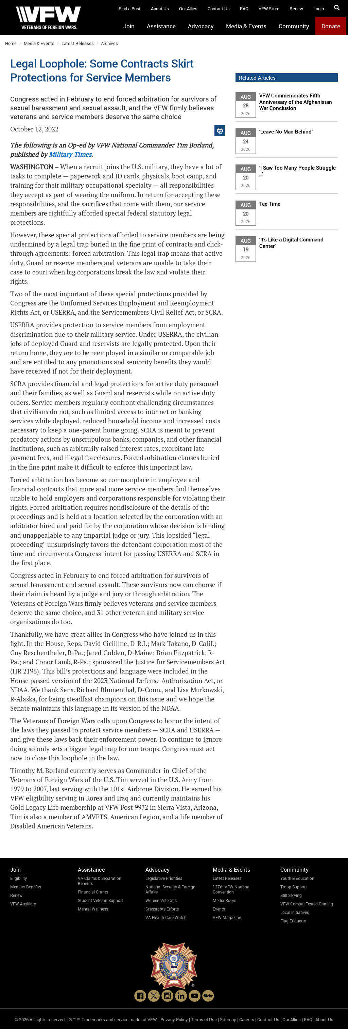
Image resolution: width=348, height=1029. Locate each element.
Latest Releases (78, 43)
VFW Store (269, 8)
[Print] (219, 129)
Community (294, 26)
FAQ (244, 8)
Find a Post (130, 8)
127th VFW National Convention (231, 889)
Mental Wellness (93, 909)
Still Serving (291, 895)
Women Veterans (161, 900)
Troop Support (293, 886)
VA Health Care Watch (166, 917)
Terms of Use (204, 1019)
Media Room (224, 900)
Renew (296, 8)
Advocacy (201, 26)
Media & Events (246, 26)
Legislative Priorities (163, 878)
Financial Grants (93, 892)
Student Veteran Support (100, 900)
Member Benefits (25, 886)
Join (129, 26)
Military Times (70, 154)
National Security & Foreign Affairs (170, 889)
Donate (330, 26)
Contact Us (219, 8)
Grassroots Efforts (162, 909)
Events (219, 909)
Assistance (161, 26)
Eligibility (18, 878)
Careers (246, 1019)
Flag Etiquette (293, 920)
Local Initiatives (294, 912)
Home (11, 43)
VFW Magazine (227, 917)
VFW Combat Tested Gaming (306, 903)
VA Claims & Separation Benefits (99, 880)
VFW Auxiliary (23, 903)
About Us (160, 8)
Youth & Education (297, 878)
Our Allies (188, 8)
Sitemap (228, 1019)
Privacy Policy (174, 1019)
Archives (109, 43)
